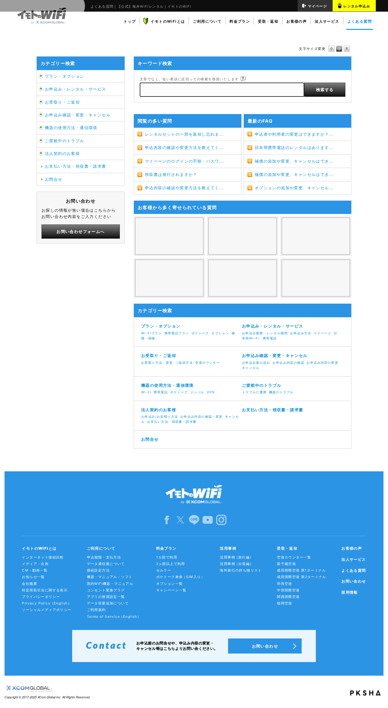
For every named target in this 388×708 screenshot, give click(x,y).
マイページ (317, 6)
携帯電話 (161, 392)
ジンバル (197, 392)
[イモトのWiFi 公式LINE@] (194, 519)
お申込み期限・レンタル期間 (265, 333)
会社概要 (29, 583)
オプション (220, 333)
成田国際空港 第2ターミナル (301, 577)
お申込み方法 (300, 333)
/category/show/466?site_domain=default (40, 89)
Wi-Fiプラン (151, 333)
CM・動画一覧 (34, 570)
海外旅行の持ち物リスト (241, 570)
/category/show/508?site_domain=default (40, 128)
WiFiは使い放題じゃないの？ (169, 236)
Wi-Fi (146, 392)
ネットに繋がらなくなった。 (316, 278)
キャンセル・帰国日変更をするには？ (169, 278)
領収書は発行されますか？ (171, 174)
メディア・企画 (35, 564)
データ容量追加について (108, 603)
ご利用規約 (96, 610)
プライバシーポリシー (41, 596)
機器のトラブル (281, 392)
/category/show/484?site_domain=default (40, 153)
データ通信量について (106, 564)
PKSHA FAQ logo (365, 693)
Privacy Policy (47, 603)
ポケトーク (200, 333)
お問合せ (53, 179)
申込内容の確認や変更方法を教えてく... (184, 147)
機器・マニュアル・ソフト (110, 577)
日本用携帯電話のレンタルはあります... (294, 147)
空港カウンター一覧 (294, 557)
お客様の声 (351, 548)
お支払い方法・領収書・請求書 (75, 166)
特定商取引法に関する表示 (45, 590)
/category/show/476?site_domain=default (40, 115)
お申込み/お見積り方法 (159, 417)
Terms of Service (114, 616)
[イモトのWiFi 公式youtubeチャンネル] (207, 519)
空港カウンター (207, 363)
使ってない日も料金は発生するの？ (242, 236)
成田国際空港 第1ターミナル (301, 570)
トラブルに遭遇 (254, 392)
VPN (210, 392)
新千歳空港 (286, 564)
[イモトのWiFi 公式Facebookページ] (166, 519)
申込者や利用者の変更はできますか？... (294, 134)
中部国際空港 (288, 590)
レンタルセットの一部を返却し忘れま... (184, 134)
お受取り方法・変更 (157, 363)
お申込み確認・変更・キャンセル (77, 114)
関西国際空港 (288, 596)
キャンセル (251, 368)
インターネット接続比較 (43, 557)
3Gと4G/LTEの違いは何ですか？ (316, 236)
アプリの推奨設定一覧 (106, 596)
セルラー (164, 570)
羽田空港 (284, 583)
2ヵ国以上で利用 (170, 564)
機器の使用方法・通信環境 (71, 127)
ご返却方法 (184, 363)
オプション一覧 (169, 583)
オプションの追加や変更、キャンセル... (294, 187)
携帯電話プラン (176, 333)
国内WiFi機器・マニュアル (110, 583)
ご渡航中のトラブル (64, 140)
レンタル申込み (356, 6)
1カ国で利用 (166, 557)
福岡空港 (284, 603)
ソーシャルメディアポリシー (46, 610)
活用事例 (236, 557)
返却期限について (242, 278)
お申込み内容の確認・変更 (201, 417)
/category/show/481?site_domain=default (40, 141)
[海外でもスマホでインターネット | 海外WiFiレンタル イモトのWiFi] (194, 494)
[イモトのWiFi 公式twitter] (180, 519)
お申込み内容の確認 (288, 363)
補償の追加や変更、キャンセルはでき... (294, 161)
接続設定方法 (98, 570)
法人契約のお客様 (62, 153)
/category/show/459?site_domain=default (40, 76)
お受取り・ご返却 (62, 102)
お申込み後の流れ (256, 363)
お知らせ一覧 (33, 577)
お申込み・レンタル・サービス (75, 89)
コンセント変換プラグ (106, 590)
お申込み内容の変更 (322, 363)
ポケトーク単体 (180, 577)
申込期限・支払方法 (104, 557)
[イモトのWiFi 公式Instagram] (221, 519)
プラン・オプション (64, 76)
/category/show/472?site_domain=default (40, 102)
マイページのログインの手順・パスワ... (184, 161)
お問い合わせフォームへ (81, 231)
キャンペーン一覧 (171, 590)
